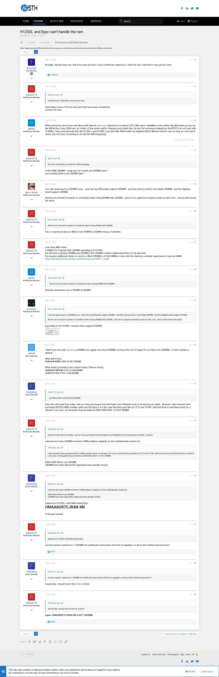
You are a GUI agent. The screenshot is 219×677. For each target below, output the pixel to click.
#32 (195, 421)
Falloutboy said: (54, 429)
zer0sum (31, 309)
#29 (195, 300)
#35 (195, 563)
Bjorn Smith (31, 192)
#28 (195, 269)
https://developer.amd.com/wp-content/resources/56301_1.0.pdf (77, 259)
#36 (195, 594)
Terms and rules (159, 654)
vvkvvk (31, 353)
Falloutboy (31, 392)
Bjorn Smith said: (55, 220)
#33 (195, 475)
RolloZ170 (31, 94)
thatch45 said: (54, 95)
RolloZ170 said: (54, 392)
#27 (195, 242)
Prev (26, 52)
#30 (195, 345)
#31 (195, 384)
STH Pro (30, 654)
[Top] (193, 655)
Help (182, 654)
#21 (195, 60)
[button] (45, 21)
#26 (195, 211)
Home (188, 654)
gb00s (31, 128)
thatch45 (26, 36)
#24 (195, 150)
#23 (195, 120)
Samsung (101, 125)
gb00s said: (52, 158)
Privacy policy (173, 654)
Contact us (145, 654)
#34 (195, 524)
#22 (195, 86)
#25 (195, 184)
